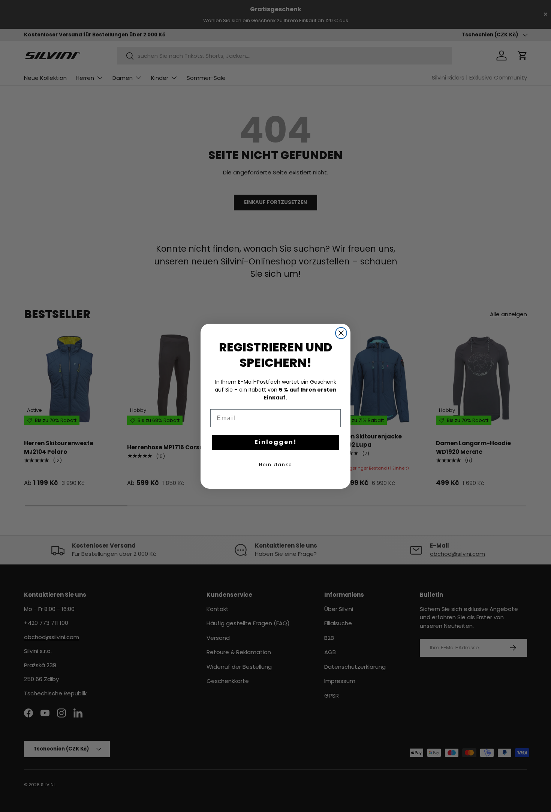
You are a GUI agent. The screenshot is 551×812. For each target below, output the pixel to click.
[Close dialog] (341, 333)
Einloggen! (276, 442)
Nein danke (275, 464)
